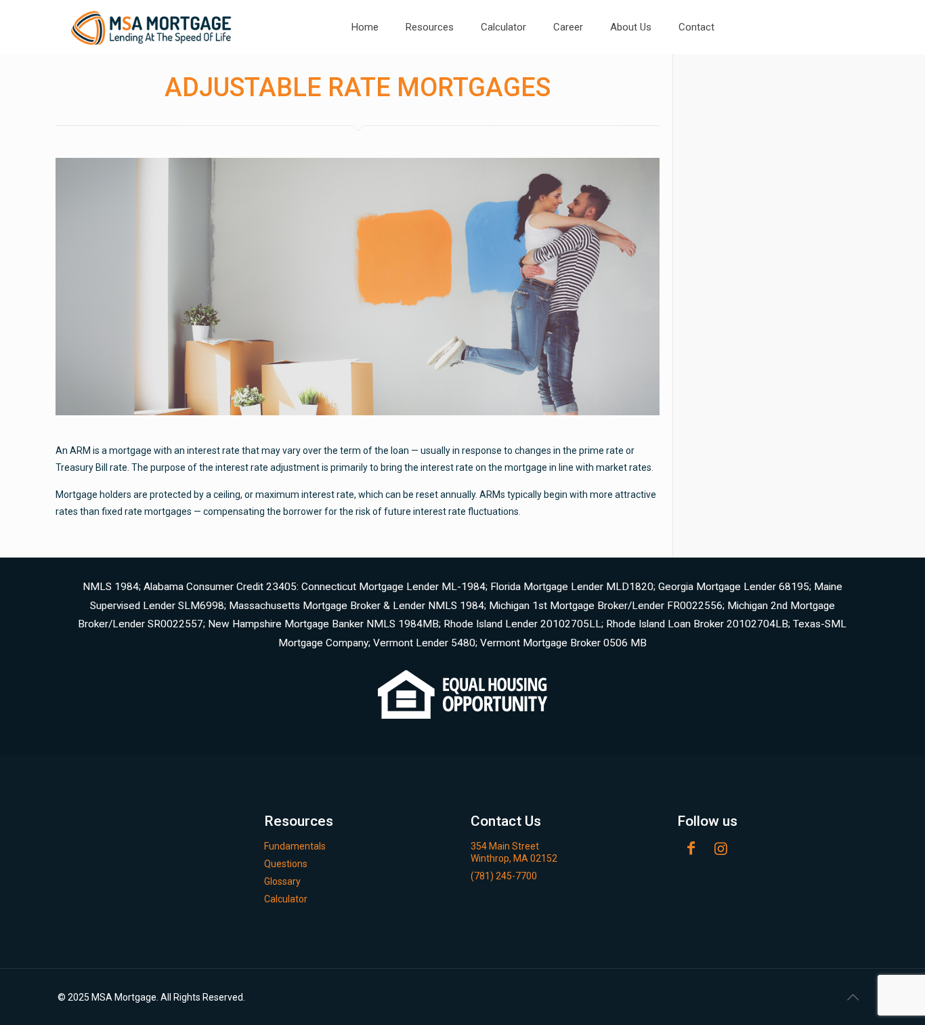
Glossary (282, 881)
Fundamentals (295, 846)
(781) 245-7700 (504, 876)
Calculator (285, 899)
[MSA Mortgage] (152, 27)
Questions (285, 863)
